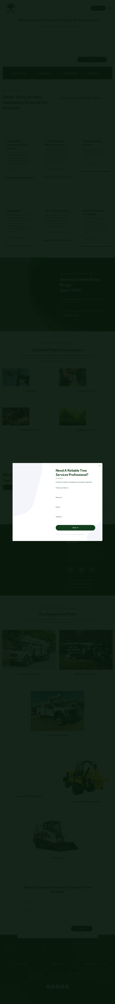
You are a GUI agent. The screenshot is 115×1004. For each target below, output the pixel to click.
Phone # (59, 497)
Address (59, 517)
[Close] (99, 465)
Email (58, 507)
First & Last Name (62, 488)
